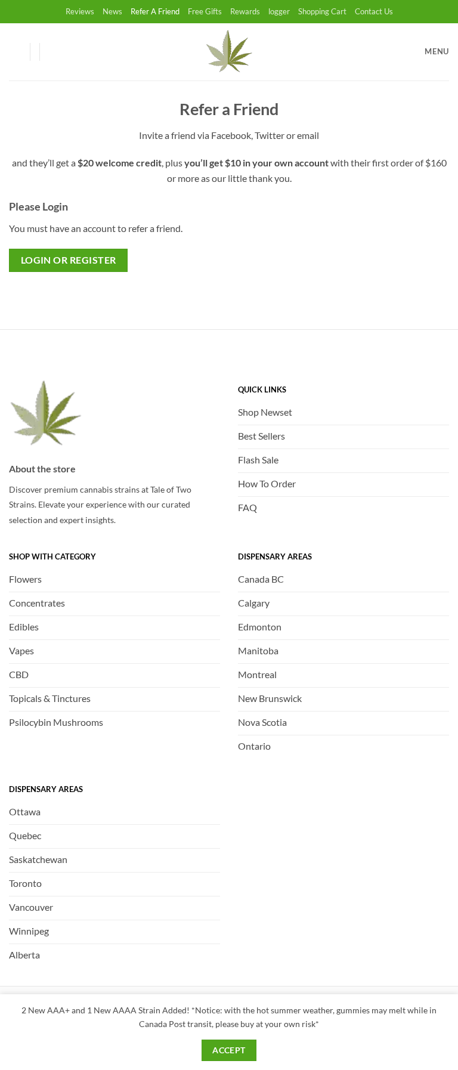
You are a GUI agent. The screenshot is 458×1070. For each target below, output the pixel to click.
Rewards (245, 11)
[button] (54, 52)
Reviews (80, 11)
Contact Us (374, 11)
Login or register (68, 260)
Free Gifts (205, 11)
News (112, 11)
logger (279, 11)
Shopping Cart (322, 11)
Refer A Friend (155, 11)
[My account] (15, 52)
